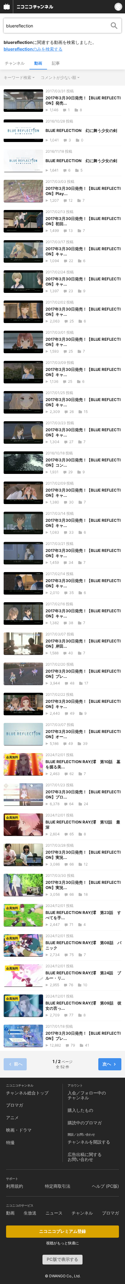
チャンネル (15, 63)
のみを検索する (33, 49)
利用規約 (14, 1186)
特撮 (10, 1142)
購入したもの (80, 1110)
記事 (56, 63)
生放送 (30, 1212)
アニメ (12, 1117)
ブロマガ (14, 1105)
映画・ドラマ (19, 1130)
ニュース (54, 1212)
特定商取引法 (57, 1186)
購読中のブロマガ (85, 1122)
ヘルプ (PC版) (105, 1186)
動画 (38, 63)
